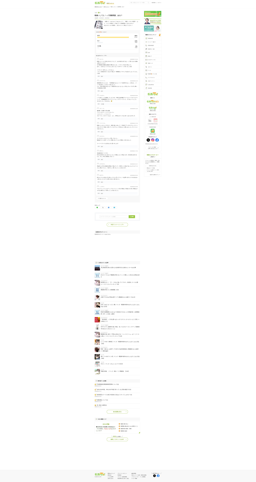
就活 (149, 52)
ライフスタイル (151, 77)
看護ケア (150, 56)
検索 (132, 216)
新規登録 (153, 2)
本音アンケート (106, 6)
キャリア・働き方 (152, 41)
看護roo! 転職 (153, 110)
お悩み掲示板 (151, 84)
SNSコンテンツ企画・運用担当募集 (138, 475)
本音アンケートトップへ (117, 224)
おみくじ (150, 66)
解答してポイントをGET (117, 439)
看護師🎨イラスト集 (152, 73)
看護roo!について (111, 473)
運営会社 (109, 475)
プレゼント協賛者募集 (122, 476)
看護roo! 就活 (153, 103)
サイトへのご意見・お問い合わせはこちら (152, 148)
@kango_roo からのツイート (151, 143)
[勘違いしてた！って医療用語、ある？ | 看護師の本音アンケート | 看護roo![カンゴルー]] (114, 208)
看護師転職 (150, 38)
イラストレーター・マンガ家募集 (138, 476)
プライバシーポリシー (122, 473)
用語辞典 (150, 88)
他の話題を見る (117, 411)
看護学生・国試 (151, 49)
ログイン (159, 2)
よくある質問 (110, 476)
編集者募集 (133, 473)
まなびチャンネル (152, 59)
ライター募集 (134, 478)
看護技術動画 (151, 45)
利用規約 (119, 475)
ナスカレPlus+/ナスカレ (153, 123)
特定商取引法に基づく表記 (123, 478)
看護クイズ (150, 63)
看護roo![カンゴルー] (98, 6)
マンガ (149, 70)
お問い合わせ (110, 478)
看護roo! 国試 (153, 133)
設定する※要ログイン (154, 174)
